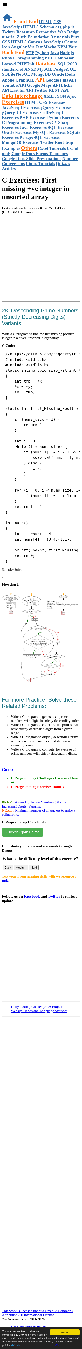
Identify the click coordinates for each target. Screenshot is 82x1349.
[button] (41, 5)
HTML (45, 21)
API (40, 80)
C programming (28, 58)
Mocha (50, 46)
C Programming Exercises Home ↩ (38, 787)
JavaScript (12, 27)
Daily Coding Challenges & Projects (37, 1007)
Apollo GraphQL (18, 80)
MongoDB (41, 74)
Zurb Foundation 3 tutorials (43, 37)
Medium (21, 867)
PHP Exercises (33, 117)
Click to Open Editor (22, 832)
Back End (13, 52)
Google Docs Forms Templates (39, 153)
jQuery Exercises (56, 107)
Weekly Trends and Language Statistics (39, 1011)
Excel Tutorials (52, 148)
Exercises (13, 102)
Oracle (58, 74)
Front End (26, 21)
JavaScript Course (60, 42)
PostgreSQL (64, 69)
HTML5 (31, 27)
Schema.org (51, 27)
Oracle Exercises (17, 132)
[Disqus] (41, 1247)
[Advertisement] (41, 263)
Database (46, 64)
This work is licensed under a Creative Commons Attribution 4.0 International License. (37, 1313)
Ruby (7, 58)
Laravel (9, 64)
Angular (19, 46)
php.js (68, 27)
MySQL (44, 69)
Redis (70, 74)
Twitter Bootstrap (18, 32)
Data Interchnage (22, 96)
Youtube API (14, 85)
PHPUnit (25, 64)
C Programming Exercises (26, 122)
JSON (60, 96)
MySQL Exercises (49, 132)
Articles (9, 168)
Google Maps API (43, 85)
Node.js (67, 52)
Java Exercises (33, 127)
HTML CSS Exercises (45, 102)
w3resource (10, 10)
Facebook (32, 896)
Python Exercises (63, 117)
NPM (62, 46)
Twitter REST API (51, 90)
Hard (34, 867)
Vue (31, 46)
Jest (39, 46)
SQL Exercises (61, 127)
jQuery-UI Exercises (20, 112)
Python (42, 52)
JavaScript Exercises (21, 107)
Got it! (65, 1332)
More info (15, 1345)
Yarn (73, 46)
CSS (57, 21)
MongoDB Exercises (20, 142)
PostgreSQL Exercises (40, 137)
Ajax (71, 96)
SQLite (8, 74)
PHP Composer (59, 58)
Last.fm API (21, 90)
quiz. (5, 880)
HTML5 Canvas (26, 42)
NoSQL (23, 74)
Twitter (54, 896)
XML (49, 96)
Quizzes (63, 163)
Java (54, 52)
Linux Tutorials (40, 163)
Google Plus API (61, 80)
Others (29, 148)
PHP (30, 52)
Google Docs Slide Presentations (31, 158)
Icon (6, 46)
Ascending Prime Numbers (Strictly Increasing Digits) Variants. (34, 804)
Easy (7, 867)
